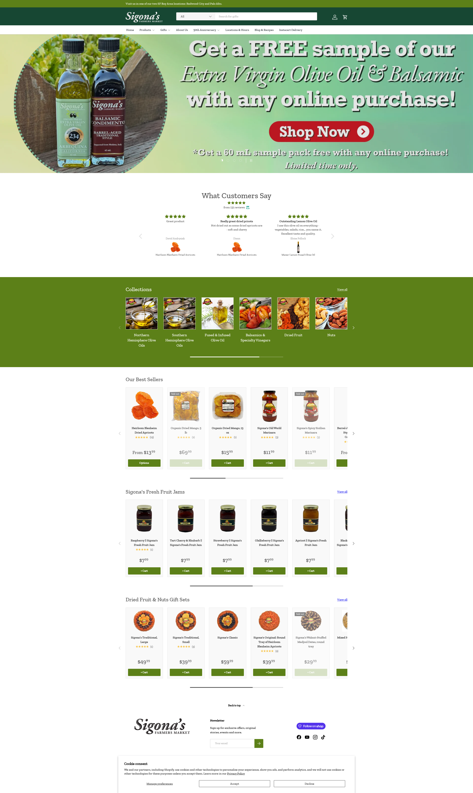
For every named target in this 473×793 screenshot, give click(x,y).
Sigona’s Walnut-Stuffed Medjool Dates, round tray (311, 642)
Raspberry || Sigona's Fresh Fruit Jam (144, 543)
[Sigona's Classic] (227, 621)
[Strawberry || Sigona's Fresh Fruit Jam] (227, 518)
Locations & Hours (237, 30)
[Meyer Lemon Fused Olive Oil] (237, 247)
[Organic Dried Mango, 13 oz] (227, 406)
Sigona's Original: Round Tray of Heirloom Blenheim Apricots (269, 642)
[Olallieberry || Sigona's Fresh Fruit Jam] (269, 518)
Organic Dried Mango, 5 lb (186, 430)
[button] (345, 17)
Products (145, 30)
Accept (234, 783)
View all (342, 289)
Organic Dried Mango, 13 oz (227, 430)
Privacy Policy (236, 773)
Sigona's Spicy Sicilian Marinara (311, 430)
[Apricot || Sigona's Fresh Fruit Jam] (311, 518)
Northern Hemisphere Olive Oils (141, 340)
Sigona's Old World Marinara (269, 430)
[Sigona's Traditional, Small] (186, 621)
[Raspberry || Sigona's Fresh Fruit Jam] (144, 518)
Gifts (163, 30)
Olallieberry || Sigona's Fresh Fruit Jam (269, 543)
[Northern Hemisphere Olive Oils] (141, 313)
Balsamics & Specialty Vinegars (255, 337)
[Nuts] (331, 313)
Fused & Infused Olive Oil (217, 337)
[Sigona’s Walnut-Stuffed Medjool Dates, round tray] (311, 621)
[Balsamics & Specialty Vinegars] (255, 313)
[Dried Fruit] (293, 313)
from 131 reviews (234, 207)
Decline (309, 783)
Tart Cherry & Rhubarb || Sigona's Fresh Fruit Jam (186, 543)
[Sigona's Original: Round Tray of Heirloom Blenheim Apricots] (269, 621)
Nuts (331, 335)
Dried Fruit (293, 335)
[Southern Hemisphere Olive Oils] (179, 313)
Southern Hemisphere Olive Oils (179, 340)
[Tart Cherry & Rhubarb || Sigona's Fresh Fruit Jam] (186, 518)
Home (130, 30)
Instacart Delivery (290, 30)
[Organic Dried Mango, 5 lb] (186, 406)
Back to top (234, 705)
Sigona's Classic (227, 637)
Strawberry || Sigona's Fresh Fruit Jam (227, 543)
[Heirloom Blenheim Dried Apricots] (175, 247)
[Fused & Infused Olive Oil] (217, 313)
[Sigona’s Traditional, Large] (144, 621)
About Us (182, 30)
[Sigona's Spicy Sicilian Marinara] (311, 406)
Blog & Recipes (264, 30)
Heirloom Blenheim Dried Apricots (144, 430)
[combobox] (246, 16)
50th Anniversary (204, 30)
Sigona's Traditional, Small (186, 640)
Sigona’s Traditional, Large (144, 640)
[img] (236, 203)
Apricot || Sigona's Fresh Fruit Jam (310, 543)
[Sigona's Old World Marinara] (269, 406)
